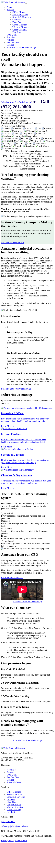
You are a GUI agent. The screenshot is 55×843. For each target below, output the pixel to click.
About (9, 7)
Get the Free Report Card (12, 242)
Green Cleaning (19, 30)
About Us (11, 770)
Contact (10, 45)
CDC (39, 153)
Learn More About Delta (12, 577)
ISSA (38, 158)
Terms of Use (21, 840)
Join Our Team (13, 42)
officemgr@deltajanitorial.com (14, 826)
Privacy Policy (7, 840)
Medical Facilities (20, 14)
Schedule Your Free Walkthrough (21, 47)
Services (10, 9)
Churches (16, 19)
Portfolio (11, 37)
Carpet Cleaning (19, 25)
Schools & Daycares (21, 17)
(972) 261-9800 (8, 821)
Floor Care (17, 22)
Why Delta (11, 35)
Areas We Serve (14, 782)
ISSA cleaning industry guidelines (16, 276)
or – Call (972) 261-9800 (25, 104)
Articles (10, 40)
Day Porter (17, 32)
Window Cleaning (20, 27)
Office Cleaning (19, 12)
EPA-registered (42, 161)
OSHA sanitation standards (33, 273)
